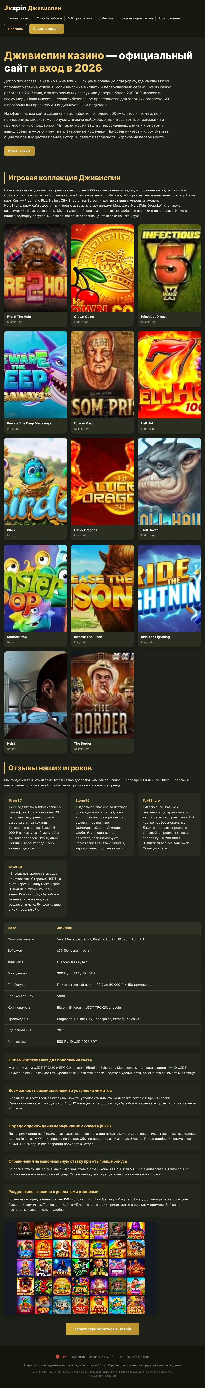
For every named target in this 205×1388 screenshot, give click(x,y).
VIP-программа (80, 18)
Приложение (169, 18)
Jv (32, 8)
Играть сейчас (19, 151)
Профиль (15, 29)
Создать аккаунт (46, 29)
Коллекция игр (18, 18)
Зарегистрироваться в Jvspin (102, 1328)
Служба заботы (49, 18)
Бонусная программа (136, 18)
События (105, 18)
